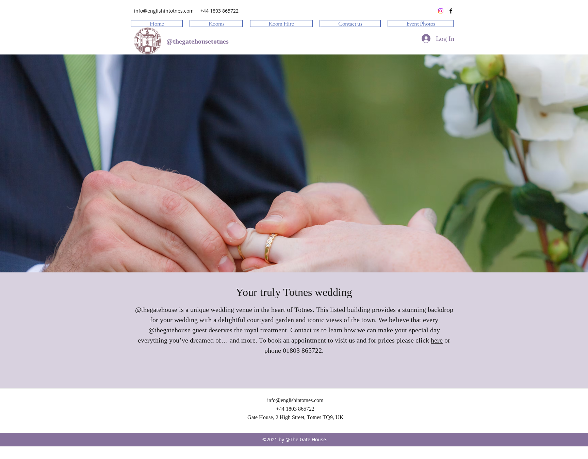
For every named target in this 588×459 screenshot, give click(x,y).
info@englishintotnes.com (164, 10)
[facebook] (450, 10)
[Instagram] (440, 10)
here (437, 340)
